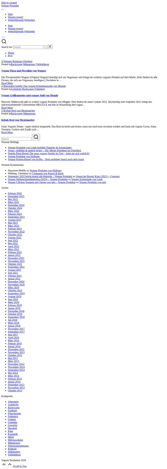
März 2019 (13, 302)
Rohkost (12, 448)
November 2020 (16, 284)
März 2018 (13, 322)
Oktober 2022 (15, 234)
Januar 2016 (14, 346)
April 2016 (13, 337)
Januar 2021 (14, 278)
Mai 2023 (13, 222)
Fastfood (12, 410)
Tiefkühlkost (42, 64)
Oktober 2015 (15, 355)
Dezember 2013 (16, 384)
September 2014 (16, 370)
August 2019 (14, 296)
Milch (11, 437)
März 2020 (13, 287)
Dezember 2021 (16, 258)
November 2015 (16, 352)
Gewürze (12, 425)
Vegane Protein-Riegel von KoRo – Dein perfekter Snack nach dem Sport (46, 159)
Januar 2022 (14, 255)
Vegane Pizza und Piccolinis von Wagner (23, 70)
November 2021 (16, 261)
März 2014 (13, 375)
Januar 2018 (14, 325)
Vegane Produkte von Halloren (24, 156)
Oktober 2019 (15, 290)
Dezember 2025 (16, 196)
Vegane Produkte (10, 5)
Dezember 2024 (16, 205)
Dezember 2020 (16, 281)
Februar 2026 (15, 193)
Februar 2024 (15, 214)
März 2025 (13, 202)
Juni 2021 (13, 272)
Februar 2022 (15, 252)
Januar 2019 (14, 308)
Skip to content (9, 2)
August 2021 (14, 270)
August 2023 (14, 219)
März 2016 (13, 340)
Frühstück (40, 89)
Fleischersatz (14, 413)
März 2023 (13, 225)
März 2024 (13, 211)
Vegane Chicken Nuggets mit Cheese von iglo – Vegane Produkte (42, 182)
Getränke (12, 422)
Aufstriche (16, 89)
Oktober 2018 (15, 314)
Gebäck (12, 419)
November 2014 (16, 367)
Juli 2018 (12, 320)
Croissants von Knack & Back (47, 173)
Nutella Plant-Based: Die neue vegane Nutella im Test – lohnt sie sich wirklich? (49, 153)
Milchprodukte (15, 440)
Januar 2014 (14, 381)
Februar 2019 (15, 305)
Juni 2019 (13, 299)
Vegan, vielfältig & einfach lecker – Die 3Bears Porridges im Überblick (44, 150)
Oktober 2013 (15, 390)
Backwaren (17, 64)
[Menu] (2, 9)
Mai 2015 (13, 358)
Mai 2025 (13, 199)
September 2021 (16, 267)
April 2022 (13, 246)
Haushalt (12, 428)
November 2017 (16, 328)
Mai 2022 (13, 243)
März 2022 (13, 249)
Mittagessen (29, 64)
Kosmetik (13, 434)
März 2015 (13, 361)
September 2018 (16, 317)
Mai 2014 (13, 373)
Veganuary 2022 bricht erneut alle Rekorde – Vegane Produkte (40, 176)
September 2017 (16, 331)
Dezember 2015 (16, 349)
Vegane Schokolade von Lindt (86, 179)
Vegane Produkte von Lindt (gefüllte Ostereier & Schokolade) (39, 147)
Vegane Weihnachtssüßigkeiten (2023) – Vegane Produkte (38, 179)
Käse (10, 431)
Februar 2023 (15, 228)
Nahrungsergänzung (18, 445)
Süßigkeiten (14, 451)
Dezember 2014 (16, 364)
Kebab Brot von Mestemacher (18, 120)
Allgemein (13, 401)
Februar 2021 (15, 275)
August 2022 (14, 237)
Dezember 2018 (16, 311)
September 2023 (16, 217)
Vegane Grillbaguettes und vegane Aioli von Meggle (29, 95)
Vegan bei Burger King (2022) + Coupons (98, 176)
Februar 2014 (15, 378)
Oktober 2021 (15, 264)
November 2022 (16, 231)
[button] (45, 47)
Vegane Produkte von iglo (92, 182)
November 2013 (16, 387)
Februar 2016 (15, 343)
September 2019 (16, 293)
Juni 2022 (13, 240)
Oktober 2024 (15, 208)
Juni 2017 (13, 334)
